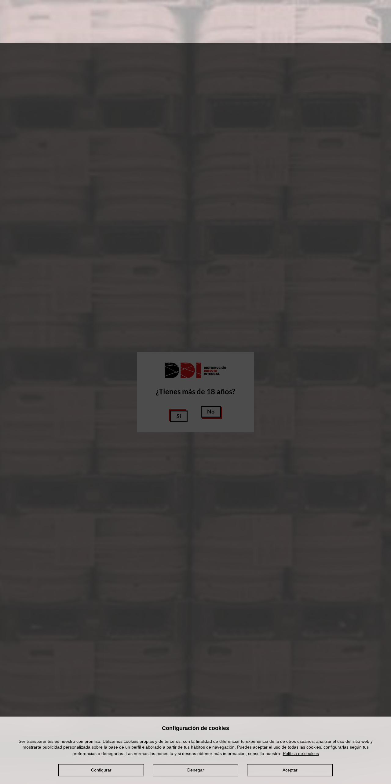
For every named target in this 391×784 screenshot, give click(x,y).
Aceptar (290, 770)
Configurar (101, 770)
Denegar (195, 770)
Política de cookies (301, 753)
